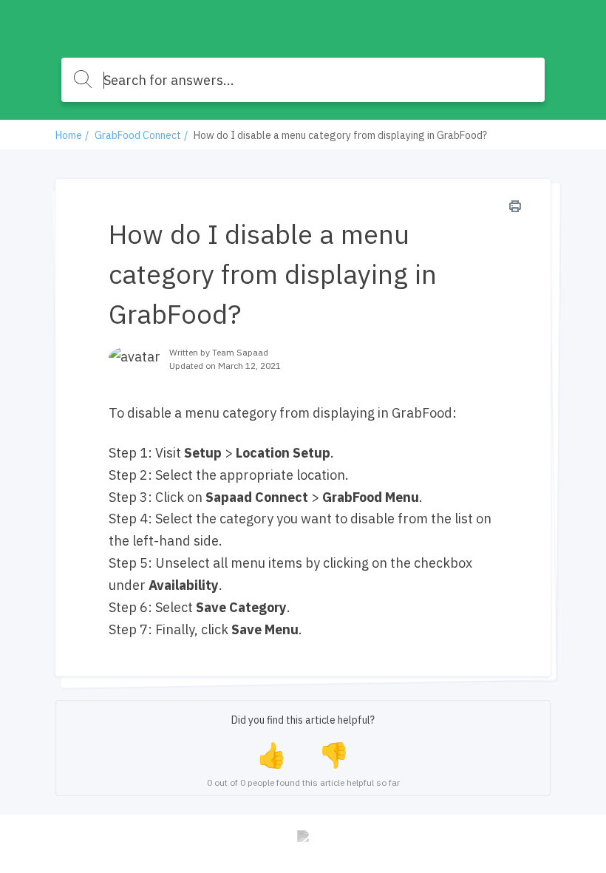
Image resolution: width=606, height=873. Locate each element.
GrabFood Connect (138, 135)
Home (68, 135)
